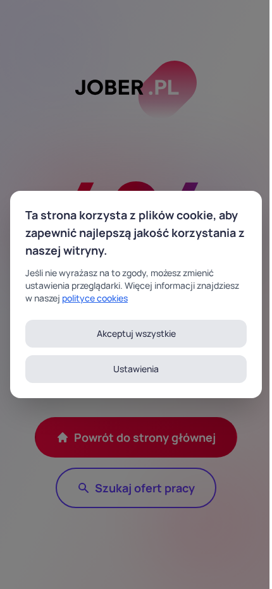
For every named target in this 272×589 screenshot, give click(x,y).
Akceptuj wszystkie (136, 333)
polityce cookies (95, 298)
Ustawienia (136, 369)
